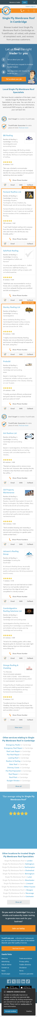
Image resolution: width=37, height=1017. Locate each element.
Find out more (23, 128)
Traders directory (25, 964)
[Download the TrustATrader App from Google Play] (12, 988)
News (3, 970)
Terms (21, 970)
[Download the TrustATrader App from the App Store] (26, 988)
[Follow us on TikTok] (28, 981)
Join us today (18, 928)
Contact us (5, 967)
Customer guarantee (26, 974)
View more (18, 727)
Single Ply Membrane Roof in (18, 860)
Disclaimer (23, 967)
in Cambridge (18, 745)
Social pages (6, 974)
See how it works (18, 948)
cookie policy (25, 1004)
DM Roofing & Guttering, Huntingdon (16, 824)
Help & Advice (6, 964)
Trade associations (25, 958)
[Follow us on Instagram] (18, 981)
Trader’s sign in (30, 6)
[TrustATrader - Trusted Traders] (6, 9)
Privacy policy (24, 961)
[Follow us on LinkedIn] (23, 981)
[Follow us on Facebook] (9, 981)
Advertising (5, 961)
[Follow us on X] (14, 981)
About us (5, 958)
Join (24, 2)
